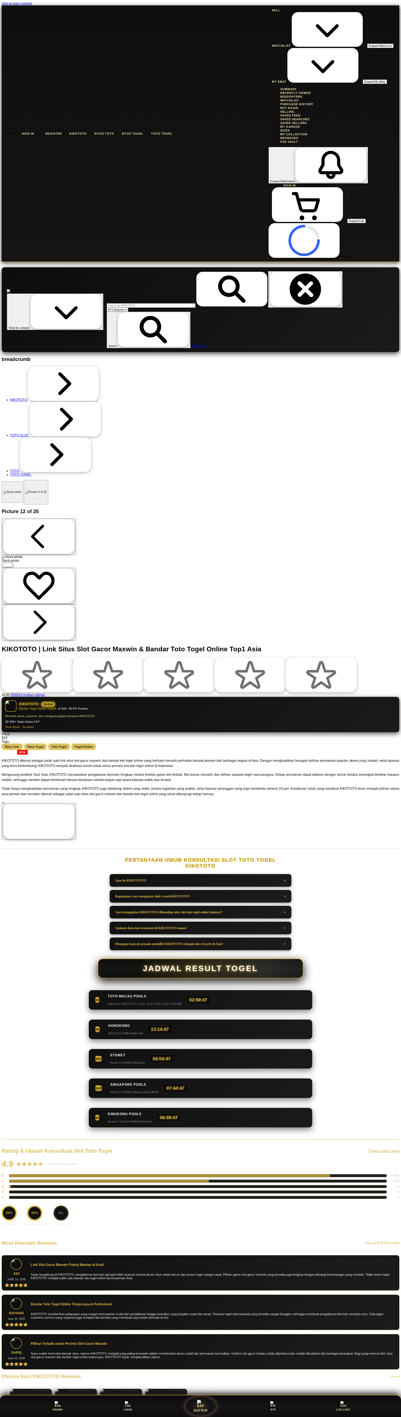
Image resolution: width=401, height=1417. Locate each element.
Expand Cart (356, 221)
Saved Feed (290, 115)
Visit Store (12, 727)
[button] (148, 330)
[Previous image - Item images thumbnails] (39, 537)
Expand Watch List (380, 45)
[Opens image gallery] (7, 565)
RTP (273, 1409)
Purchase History (296, 104)
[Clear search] (305, 289)
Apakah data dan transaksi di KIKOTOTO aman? (151, 928)
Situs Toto (104, 133)
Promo (58, 1409)
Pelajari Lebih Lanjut (384, 1151)
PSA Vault (289, 141)
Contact (28, 727)
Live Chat (343, 1409)
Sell (276, 10)
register (53, 133)
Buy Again (289, 108)
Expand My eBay (374, 81)
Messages (289, 138)
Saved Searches (295, 119)
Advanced (198, 346)
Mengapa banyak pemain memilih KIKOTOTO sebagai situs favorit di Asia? (169, 944)
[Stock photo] (12, 492)
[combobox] (151, 305)
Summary (288, 89)
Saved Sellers (293, 123)
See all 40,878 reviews (382, 1243)
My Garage (290, 126)
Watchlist (289, 100)
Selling (287, 111)
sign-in (289, 185)
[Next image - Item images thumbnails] (39, 622)
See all (394, 1376)
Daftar (201, 1411)
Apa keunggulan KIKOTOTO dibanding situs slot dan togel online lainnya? (168, 912)
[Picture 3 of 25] (36, 492)
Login (128, 1409)
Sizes (285, 130)
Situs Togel (132, 133)
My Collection (293, 134)
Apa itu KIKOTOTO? (131, 880)
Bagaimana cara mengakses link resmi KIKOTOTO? (152, 896)
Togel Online (84, 746)
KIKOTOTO (78, 133)
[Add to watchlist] (39, 586)
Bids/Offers (291, 96)
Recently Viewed (295, 93)
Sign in (28, 133)
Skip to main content (17, 3)
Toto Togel (162, 133)
